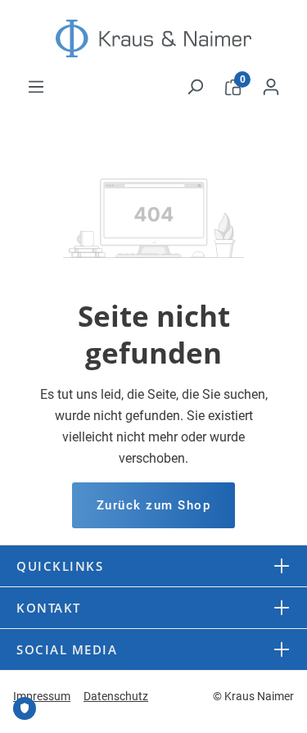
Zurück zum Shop (154, 505)
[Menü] (36, 86)
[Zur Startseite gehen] (153, 38)
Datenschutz (116, 696)
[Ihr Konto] (271, 86)
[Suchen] (194, 86)
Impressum (41, 696)
